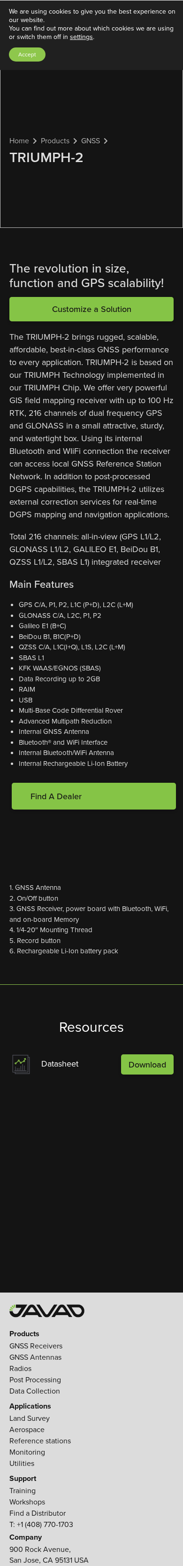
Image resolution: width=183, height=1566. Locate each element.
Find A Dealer (56, 796)
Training (22, 1490)
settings (81, 37)
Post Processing (35, 1379)
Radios (20, 1368)
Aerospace (27, 1429)
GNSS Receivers (35, 1345)
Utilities (21, 1463)
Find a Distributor (37, 1513)
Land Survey (29, 1418)
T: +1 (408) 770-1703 (41, 1524)
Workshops (27, 1501)
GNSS (90, 140)
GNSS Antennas (35, 1357)
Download (147, 1064)
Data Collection (34, 1391)
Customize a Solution (91, 309)
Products (55, 140)
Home (19, 140)
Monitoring (27, 1452)
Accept (27, 54)
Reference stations (40, 1440)
